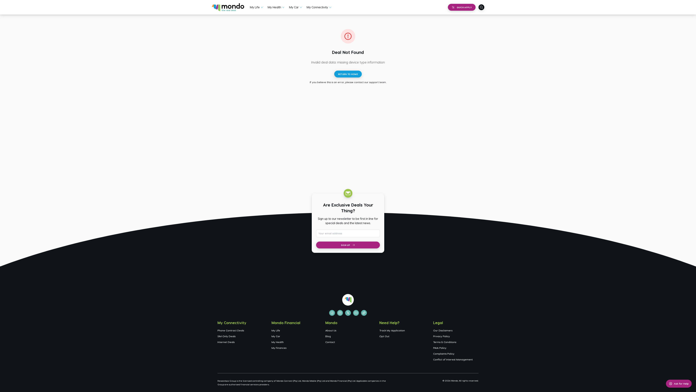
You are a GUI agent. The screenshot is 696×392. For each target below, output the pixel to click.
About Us (330, 330)
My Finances (279, 347)
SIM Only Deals (226, 336)
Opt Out (384, 336)
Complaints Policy (443, 353)
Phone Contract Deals (231, 330)
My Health (274, 7)
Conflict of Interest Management (453, 359)
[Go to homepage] (228, 7)
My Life (255, 7)
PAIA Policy (439, 347)
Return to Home (348, 74)
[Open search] (481, 7)
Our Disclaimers (442, 330)
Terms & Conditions (444, 342)
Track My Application (392, 330)
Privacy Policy (441, 336)
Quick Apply (464, 7)
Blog (328, 336)
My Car (294, 7)
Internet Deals (226, 342)
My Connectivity (317, 7)
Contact (330, 342)
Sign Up (345, 245)
